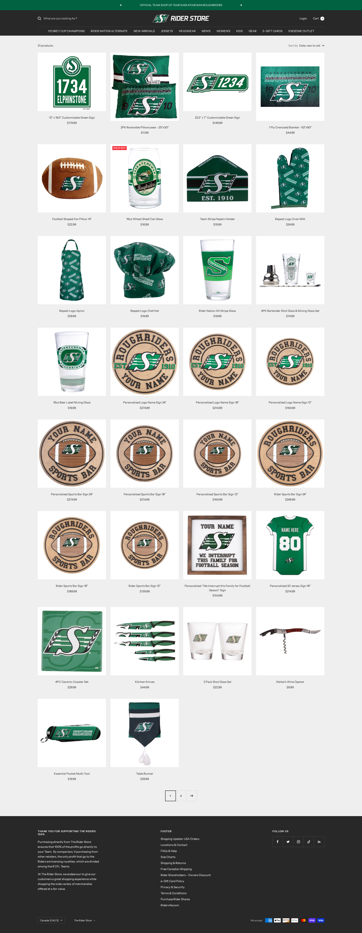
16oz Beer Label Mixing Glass (71, 402)
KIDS (239, 31)
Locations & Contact (174, 845)
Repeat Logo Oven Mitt (290, 219)
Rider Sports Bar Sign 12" (145, 586)
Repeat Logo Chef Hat (144, 311)
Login (303, 18)
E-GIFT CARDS (272, 31)
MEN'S (206, 31)
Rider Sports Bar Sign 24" (290, 494)
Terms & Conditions (173, 893)
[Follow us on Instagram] (298, 841)
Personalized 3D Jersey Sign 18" (290, 586)
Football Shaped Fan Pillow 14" (72, 219)
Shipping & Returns (173, 863)
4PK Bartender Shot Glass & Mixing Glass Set (290, 311)
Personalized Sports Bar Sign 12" (217, 494)
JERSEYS (167, 31)
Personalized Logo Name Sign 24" (144, 402)
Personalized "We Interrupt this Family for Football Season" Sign (217, 588)
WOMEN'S (223, 31)
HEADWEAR (187, 31)
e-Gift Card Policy (172, 881)
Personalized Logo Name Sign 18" (217, 402)
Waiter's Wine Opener (290, 682)
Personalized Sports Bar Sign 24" (72, 494)
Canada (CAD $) (49, 920)
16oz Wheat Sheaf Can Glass (144, 219)
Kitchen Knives (144, 682)
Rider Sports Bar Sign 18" (72, 586)
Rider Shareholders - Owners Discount (186, 875)
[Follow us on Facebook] (277, 841)
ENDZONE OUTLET (301, 31)
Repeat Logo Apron (71, 311)
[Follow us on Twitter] (288, 841)
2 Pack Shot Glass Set (217, 682)
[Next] (191, 795)
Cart (318, 18)
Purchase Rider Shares (175, 899)
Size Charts (168, 857)
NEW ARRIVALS (144, 31)
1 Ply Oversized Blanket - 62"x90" (290, 127)
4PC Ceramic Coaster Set (71, 682)
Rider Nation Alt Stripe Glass (217, 311)
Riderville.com (170, 905)
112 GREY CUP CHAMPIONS (66, 31)
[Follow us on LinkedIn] (319, 841)
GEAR (253, 31)
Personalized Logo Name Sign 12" (290, 402)
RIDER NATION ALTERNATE (109, 31)
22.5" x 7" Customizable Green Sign (217, 117)
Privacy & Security (173, 887)
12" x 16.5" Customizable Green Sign (72, 117)
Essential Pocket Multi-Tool (72, 773)
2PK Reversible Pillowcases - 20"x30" (145, 127)
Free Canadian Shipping (176, 869)
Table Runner (144, 773)
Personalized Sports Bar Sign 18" (145, 494)
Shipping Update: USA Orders (180, 839)
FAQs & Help (169, 851)
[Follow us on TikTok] (309, 841)
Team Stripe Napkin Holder (217, 219)
